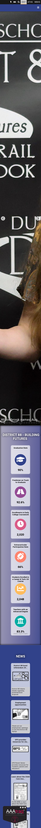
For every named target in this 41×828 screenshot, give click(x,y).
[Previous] (3, 218)
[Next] (38, 218)
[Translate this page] (14, 2)
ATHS (30, 2)
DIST (24, 2)
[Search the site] (19, 2)
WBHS (37, 2)
